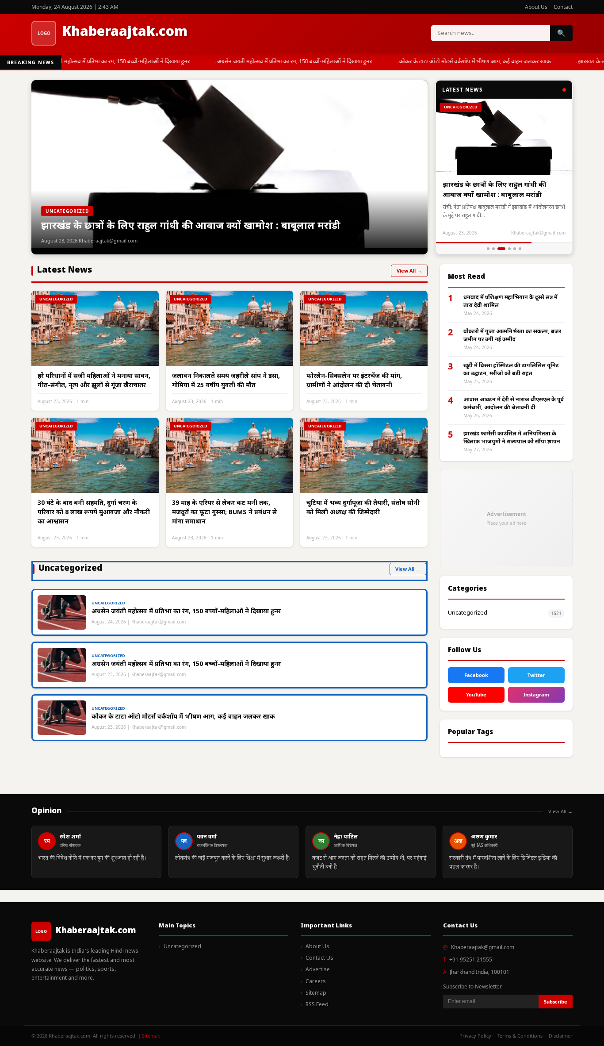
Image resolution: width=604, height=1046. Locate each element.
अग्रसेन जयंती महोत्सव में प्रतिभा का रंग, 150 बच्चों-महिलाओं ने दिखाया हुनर (107, 61)
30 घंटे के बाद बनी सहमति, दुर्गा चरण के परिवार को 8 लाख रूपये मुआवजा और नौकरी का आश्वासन (94, 512)
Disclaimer (561, 1035)
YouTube (476, 694)
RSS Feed (317, 1004)
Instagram (536, 694)
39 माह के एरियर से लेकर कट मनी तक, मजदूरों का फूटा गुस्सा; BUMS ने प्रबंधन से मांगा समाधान (224, 512)
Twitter (536, 675)
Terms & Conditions (520, 1035)
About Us (536, 7)
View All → (409, 270)
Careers (316, 981)
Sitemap (316, 993)
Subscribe (555, 1001)
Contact (563, 7)
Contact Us (319, 958)
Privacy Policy (475, 1035)
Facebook (476, 675)
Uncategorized (467, 613)
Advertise (318, 969)
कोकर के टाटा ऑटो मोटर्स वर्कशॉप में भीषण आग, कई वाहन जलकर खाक (470, 61)
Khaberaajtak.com (124, 32)
